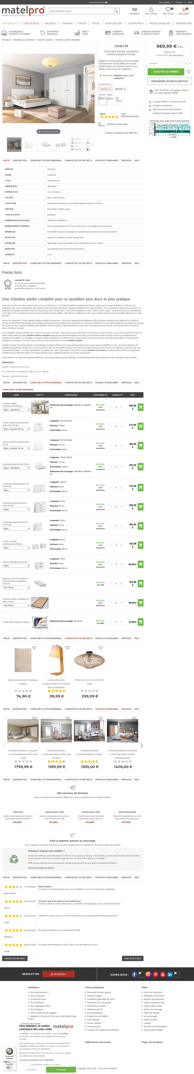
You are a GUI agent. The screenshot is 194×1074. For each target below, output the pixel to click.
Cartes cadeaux (94, 1023)
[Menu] (14, 1048)
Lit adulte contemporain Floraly (16, 464)
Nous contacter (37, 995)
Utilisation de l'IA (94, 1009)
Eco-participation (95, 1012)
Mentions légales (95, 995)
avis (123, 114)
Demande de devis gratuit (99, 992)
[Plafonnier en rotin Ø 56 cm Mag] (89, 660)
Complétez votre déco (78, 160)
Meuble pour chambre (24, 39)
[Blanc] (103, 101)
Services (126, 160)
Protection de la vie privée (99, 1002)
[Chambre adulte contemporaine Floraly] (40, 407)
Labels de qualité (151, 1012)
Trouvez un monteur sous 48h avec (121, 132)
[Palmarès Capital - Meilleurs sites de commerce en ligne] (170, 128)
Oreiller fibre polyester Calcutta (16, 622)
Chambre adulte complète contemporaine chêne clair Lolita (23, 754)
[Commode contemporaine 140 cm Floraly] (40, 487)
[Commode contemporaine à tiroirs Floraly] (40, 506)
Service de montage (153, 1009)
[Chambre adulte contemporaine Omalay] (89, 730)
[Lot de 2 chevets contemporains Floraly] (40, 545)
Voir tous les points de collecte (41, 867)
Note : (103, 114)
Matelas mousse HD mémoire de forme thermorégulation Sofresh (15, 581)
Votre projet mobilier (153, 1029)
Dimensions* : (105, 84)
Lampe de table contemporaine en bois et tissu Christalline (56, 684)
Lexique (147, 1023)
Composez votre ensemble (46, 160)
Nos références (37, 1002)
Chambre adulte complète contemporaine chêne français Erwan (122, 754)
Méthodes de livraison (154, 995)
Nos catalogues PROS (40, 1006)
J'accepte (61, 1069)
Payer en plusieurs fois (154, 1002)
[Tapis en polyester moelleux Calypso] (23, 660)
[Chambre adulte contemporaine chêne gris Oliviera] (56, 730)
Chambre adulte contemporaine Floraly (12, 404)
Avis (136, 160)
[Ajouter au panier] (140, 408)
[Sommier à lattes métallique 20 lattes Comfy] (40, 602)
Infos (6, 160)
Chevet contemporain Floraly (15, 562)
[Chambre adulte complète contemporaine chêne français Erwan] (122, 730)
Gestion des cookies (96, 1006)
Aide (190, 2)
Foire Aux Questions (153, 992)
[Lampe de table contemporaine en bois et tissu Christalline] (56, 660)
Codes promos (94, 1026)
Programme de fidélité (97, 1016)
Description (20, 160)
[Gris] (111, 101)
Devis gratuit (164, 2)
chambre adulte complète (38, 320)
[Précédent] (4, 89)
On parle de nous (38, 999)
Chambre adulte (45, 39)
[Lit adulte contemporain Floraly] (40, 466)
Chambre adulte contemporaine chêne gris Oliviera (56, 754)
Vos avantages (150, 1016)
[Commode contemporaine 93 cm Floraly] (40, 526)
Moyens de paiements (154, 999)
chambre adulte (68, 305)
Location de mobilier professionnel (103, 1029)
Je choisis (31, 1069)
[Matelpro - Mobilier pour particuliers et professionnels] (23, 11)
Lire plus (17, 822)
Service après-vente (153, 1006)
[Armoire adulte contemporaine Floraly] (40, 445)
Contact (179, 2)
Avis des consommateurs (155, 1026)
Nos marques (36, 1009)
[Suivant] (92, 89)
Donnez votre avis (131, 116)
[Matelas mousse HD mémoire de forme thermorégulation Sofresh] (40, 583)
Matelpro (6, 39)
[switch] (9, 1067)
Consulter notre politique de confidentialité (36, 1060)
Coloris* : (105, 94)
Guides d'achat (150, 1019)
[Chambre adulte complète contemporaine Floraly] (14, 144)
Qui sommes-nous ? (39, 992)
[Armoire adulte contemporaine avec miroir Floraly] (40, 426)
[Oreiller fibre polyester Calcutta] (40, 622)
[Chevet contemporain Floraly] (40, 564)
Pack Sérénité (93, 1019)
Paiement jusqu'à (97, 2)
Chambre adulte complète (67, 39)
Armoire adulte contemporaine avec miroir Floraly (16, 423)
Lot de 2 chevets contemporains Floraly (12, 542)
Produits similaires (106, 160)
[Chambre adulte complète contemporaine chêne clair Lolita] (23, 730)
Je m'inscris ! (58, 974)
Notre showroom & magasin (43, 1012)
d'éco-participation (176, 55)
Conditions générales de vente (101, 999)
